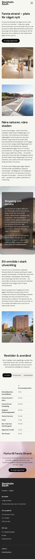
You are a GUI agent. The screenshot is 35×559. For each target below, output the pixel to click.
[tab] (7, 375)
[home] (8, 3)
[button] (31, 3)
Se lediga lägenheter (11, 41)
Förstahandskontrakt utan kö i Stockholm (14, 504)
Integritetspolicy (6, 539)
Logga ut (4, 548)
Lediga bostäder (6, 500)
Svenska (4, 491)
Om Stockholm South (8, 514)
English (11, 491)
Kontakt (4, 535)
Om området (5, 518)
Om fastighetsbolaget (8, 532)
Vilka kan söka (6, 521)
